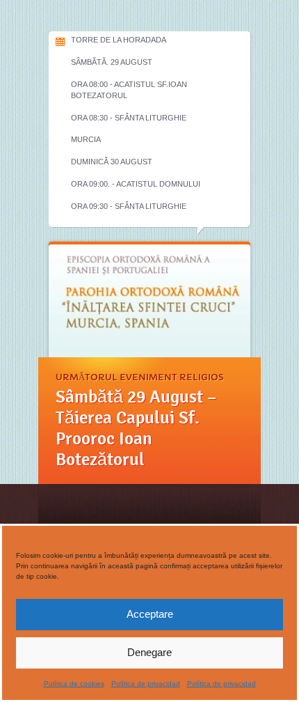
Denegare (149, 652)
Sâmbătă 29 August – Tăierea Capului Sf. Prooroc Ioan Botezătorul (136, 428)
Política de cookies (74, 683)
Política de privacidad (145, 683)
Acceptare (150, 614)
